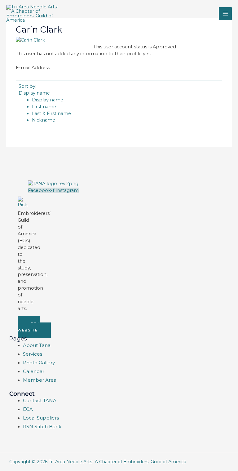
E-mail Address (33, 67)
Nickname (43, 120)
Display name (34, 93)
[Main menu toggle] (225, 13)
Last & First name (51, 113)
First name (44, 106)
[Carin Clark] (30, 40)
